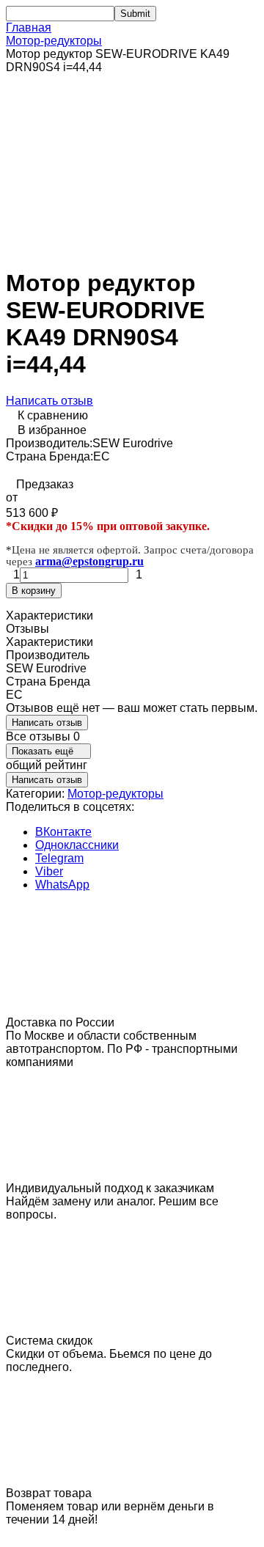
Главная (28, 27)
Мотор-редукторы (54, 40)
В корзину (34, 590)
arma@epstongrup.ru (89, 561)
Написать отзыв (49, 400)
